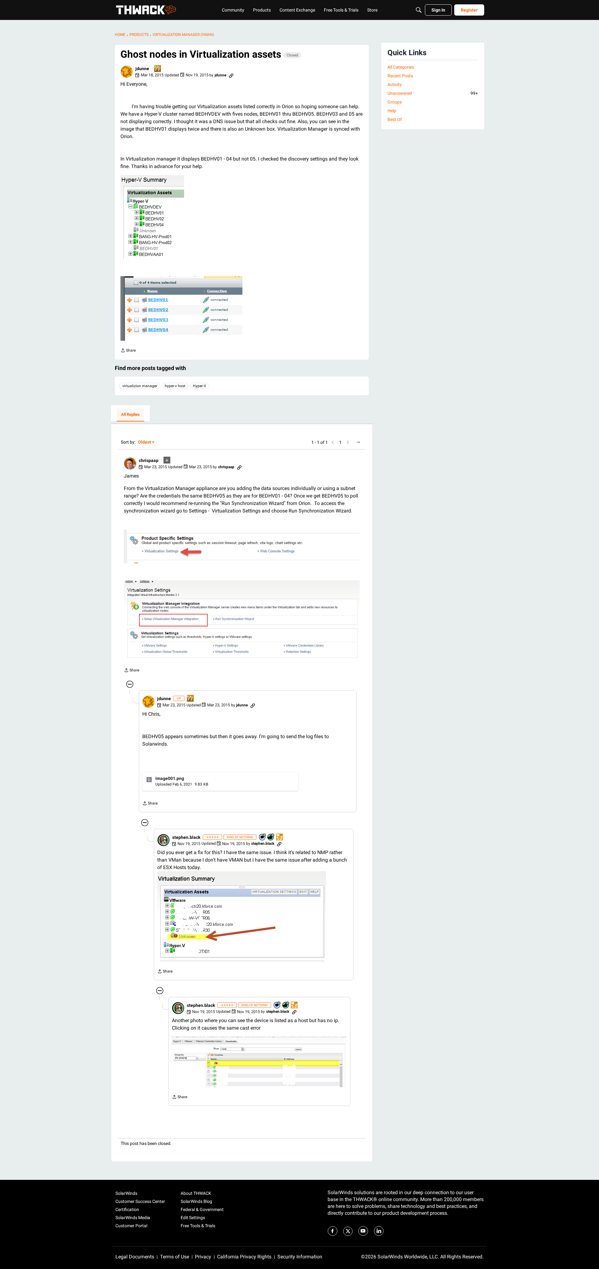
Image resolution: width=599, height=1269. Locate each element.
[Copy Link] (231, 75)
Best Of (394, 119)
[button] (126, 71)
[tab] (130, 414)
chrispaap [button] (148, 460)
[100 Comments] (262, 837)
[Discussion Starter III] (280, 837)
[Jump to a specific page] (358, 442)
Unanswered (432, 93)
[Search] (418, 10)
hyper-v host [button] (175, 386)
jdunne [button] (142, 68)
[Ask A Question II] (158, 69)
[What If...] (167, 461)
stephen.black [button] (186, 837)
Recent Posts (400, 75)
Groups (394, 101)
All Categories (400, 67)
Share (128, 351)
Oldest (145, 442)
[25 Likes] (271, 837)
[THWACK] (146, 10)
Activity (394, 84)
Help (391, 110)
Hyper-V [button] (199, 386)
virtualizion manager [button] (139, 386)
